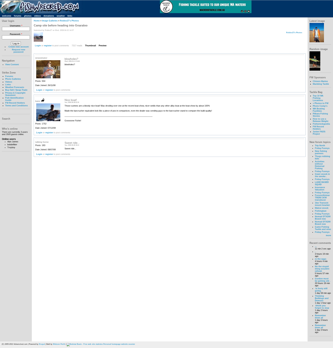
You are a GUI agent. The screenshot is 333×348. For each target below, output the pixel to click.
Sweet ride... (72, 142)
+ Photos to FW (320, 103)
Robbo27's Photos (69, 20)
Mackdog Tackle (321, 84)
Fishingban (320, 211)
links (69, 16)
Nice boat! (71, 100)
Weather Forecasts (14, 87)
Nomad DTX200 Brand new (322, 217)
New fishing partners (321, 152)
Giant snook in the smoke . (322, 175)
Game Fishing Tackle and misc (323, 228)
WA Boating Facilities (319, 109)
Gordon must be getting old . (322, 279)
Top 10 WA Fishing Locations (318, 98)
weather (61, 16)
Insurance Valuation (320, 188)
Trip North (320, 145)
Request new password (18, 50)
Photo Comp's (320, 106)
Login (38, 45)
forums (17, 16)
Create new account (18, 47)
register (48, 45)
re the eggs (320, 259)
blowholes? (71, 58)
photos (27, 16)
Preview (103, 45)
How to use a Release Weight (320, 120)
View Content (12, 64)
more (328, 235)
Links (8, 84)
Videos (8, 82)
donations (49, 16)
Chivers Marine (320, 81)
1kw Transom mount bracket (322, 204)
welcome (6, 16)
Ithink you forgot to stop (322, 306)
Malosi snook (321, 208)
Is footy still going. (321, 289)
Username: (16, 25)
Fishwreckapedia (321, 124)
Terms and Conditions (16, 105)
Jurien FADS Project (319, 132)
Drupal (42, 344)
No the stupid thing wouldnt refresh (322, 268)
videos (37, 16)
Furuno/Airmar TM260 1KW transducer (322, 197)
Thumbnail (90, 45)
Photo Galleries (13, 79)
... (316, 246)
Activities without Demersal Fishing (319, 165)
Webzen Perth (59, 344)
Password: (16, 34)
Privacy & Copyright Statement (15, 94)
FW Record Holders (15, 103)
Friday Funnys (322, 148)
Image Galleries (50, 20)
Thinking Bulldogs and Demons (322, 298)
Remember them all (320, 316)
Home (37, 20)
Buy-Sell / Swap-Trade (16, 90)
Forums (9, 76)
